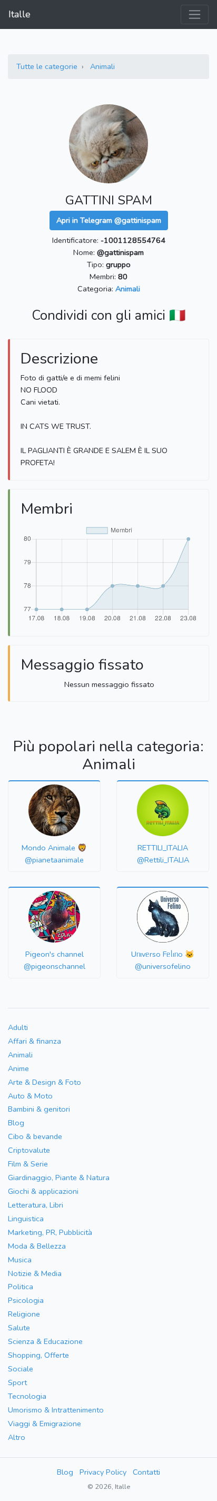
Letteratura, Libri (35, 1205)
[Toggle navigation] (195, 14)
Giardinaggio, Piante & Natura (59, 1177)
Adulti (18, 1027)
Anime (18, 1068)
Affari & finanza (34, 1041)
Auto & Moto (30, 1096)
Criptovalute (29, 1150)
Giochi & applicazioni (43, 1191)
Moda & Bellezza (37, 1246)
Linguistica (26, 1218)
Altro (16, 1437)
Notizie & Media (35, 1273)
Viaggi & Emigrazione (44, 1423)
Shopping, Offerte (38, 1355)
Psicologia (26, 1300)
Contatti (146, 1472)
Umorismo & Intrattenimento (56, 1410)
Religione (24, 1314)
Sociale (20, 1368)
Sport (17, 1382)
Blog (16, 1122)
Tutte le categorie (46, 66)
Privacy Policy (103, 1472)
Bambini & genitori (39, 1109)
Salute (19, 1327)
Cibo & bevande (35, 1136)
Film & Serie (28, 1164)
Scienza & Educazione (45, 1341)
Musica (20, 1259)
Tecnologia (27, 1396)
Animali (102, 66)
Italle (19, 14)
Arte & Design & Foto (44, 1082)
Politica (20, 1286)
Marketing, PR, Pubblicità (50, 1232)
